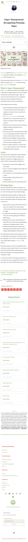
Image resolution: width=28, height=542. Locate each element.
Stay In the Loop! (8, 518)
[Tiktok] (12, 2)
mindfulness (18, 240)
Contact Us (5, 479)
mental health (6, 84)
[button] (25, 42)
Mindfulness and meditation (10, 116)
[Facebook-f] (7, 2)
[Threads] (19, 2)
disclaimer (14, 82)
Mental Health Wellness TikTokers (11, 370)
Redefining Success (7, 383)
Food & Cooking (6, 456)
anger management (18, 72)
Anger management (8, 279)
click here (23, 80)
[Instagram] (9, 2)
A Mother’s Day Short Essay (9, 329)
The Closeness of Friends (9, 357)
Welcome (3, 72)
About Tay (4, 470)
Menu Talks (21, 33)
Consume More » (6, 306)
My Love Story (6, 396)
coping (5, 90)
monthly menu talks (11, 281)
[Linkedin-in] (16, 2)
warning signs (20, 281)
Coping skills (16, 279)
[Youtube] (14, 2)
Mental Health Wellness (12, 33)
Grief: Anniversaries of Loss (9, 316)
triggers (5, 146)
